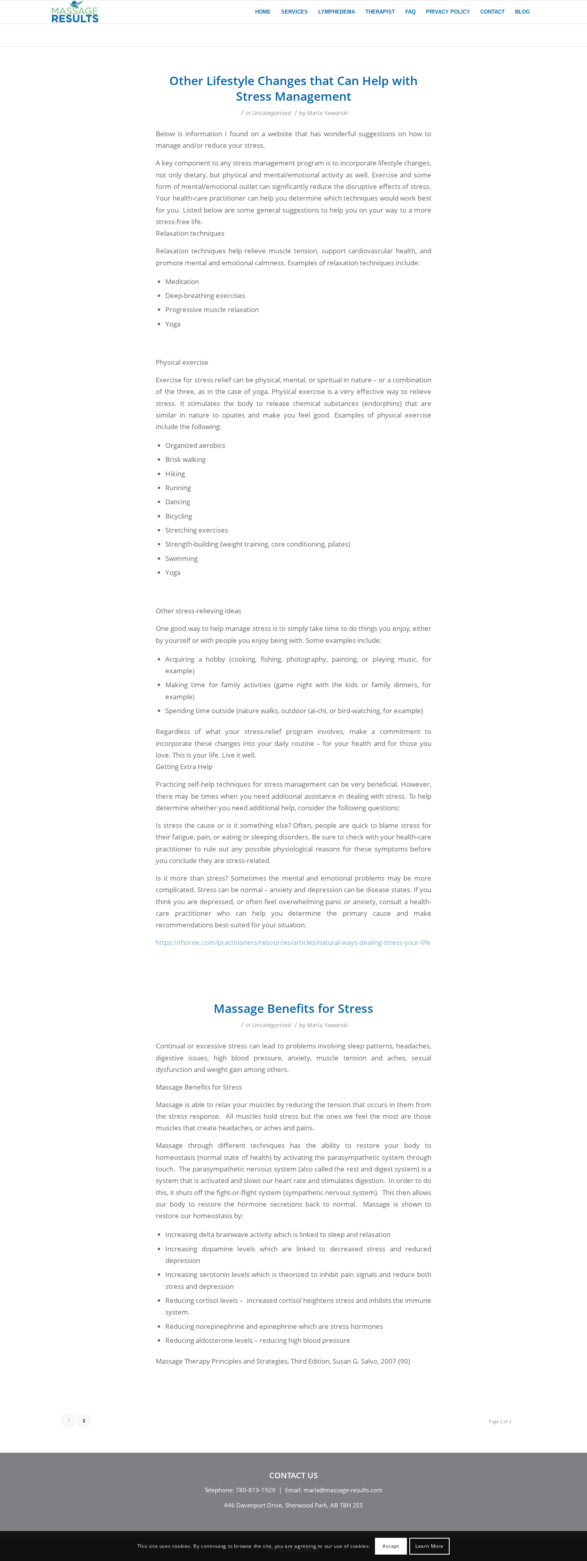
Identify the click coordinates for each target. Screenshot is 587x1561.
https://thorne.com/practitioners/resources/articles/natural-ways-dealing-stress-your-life (293, 942)
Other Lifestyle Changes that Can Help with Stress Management (293, 88)
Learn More (429, 1545)
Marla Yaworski (327, 113)
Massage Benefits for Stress (293, 1008)
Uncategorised (271, 113)
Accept (391, 1545)
